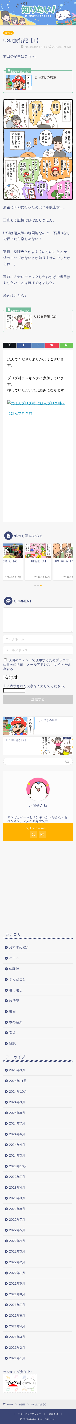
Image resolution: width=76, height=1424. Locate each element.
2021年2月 (17, 1347)
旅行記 (8, 33)
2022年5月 (17, 1230)
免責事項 (53, 1414)
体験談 (14, 969)
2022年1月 (17, 1273)
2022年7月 (17, 1219)
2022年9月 (17, 1209)
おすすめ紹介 (21, 947)
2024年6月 (17, 1134)
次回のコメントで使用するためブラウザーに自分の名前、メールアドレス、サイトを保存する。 (38, 664)
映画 (12, 1011)
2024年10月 (18, 1091)
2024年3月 (17, 1155)
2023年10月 (18, 1166)
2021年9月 (17, 1283)
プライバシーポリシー (29, 1414)
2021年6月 (17, 1315)
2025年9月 (17, 1070)
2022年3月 (17, 1251)
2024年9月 (17, 1102)
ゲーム (14, 958)
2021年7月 (17, 1305)
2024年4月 (17, 1144)
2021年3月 (17, 1337)
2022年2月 (17, 1262)
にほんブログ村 (19, 413)
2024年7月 (17, 1123)
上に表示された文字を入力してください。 (35, 686)
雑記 (12, 1043)
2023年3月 (17, 1198)
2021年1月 (17, 1358)
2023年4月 (17, 1187)
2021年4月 (17, 1326)
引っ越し (16, 990)
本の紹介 (16, 1022)
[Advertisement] (38, 473)
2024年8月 (17, 1113)
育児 (12, 1032)
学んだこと (17, 979)
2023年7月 (17, 1177)
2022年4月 (17, 1241)
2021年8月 (17, 1294)
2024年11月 (18, 1081)
